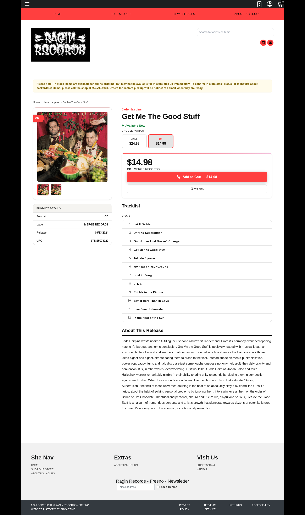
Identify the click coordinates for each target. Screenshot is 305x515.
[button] (120, 14)
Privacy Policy (184, 507)
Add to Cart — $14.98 (200, 177)
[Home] (60, 44)
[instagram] (263, 42)
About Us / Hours (247, 14)
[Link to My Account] (270, 4)
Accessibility (261, 505)
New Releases (184, 14)
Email (204, 469)
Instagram (207, 465)
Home (36, 102)
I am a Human (168, 486)
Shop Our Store (42, 469)
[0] (280, 5)
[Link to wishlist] (259, 4)
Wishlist (199, 188)
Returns (235, 505)
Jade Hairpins (51, 102)
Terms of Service (210, 507)
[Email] (270, 42)
